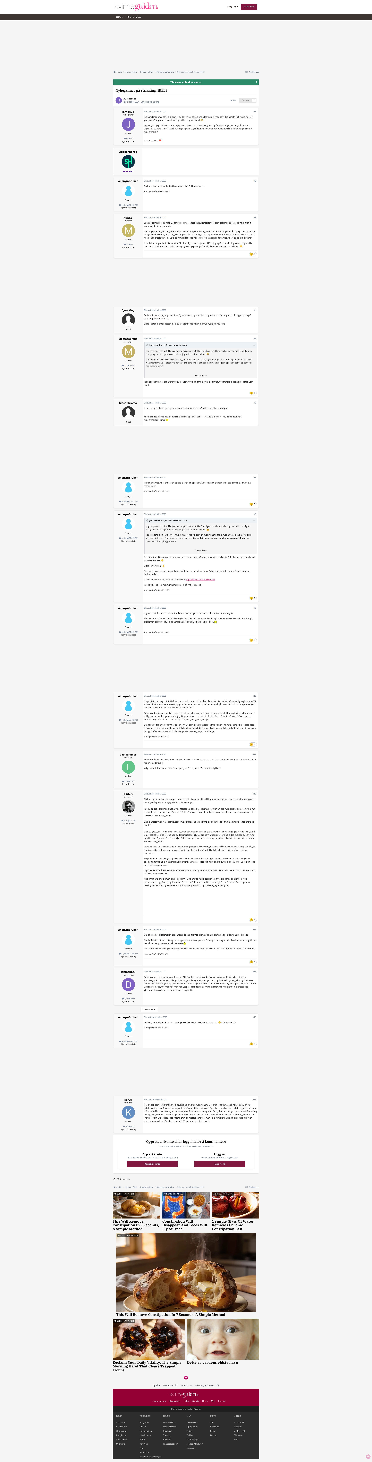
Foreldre (145, 1416)
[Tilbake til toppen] (186, 1377)
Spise (189, 1431)
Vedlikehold (121, 1439)
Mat (213, 1401)
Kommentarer (159, 1401)
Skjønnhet (215, 1426)
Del (234, 100)
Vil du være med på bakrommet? (186, 82)
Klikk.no (197, 1409)
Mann (212, 1431)
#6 (255, 402)
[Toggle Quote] (147, 345)
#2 (255, 180)
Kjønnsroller (175, 1401)
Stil (211, 1422)
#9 (255, 608)
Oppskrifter (192, 1426)
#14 (254, 971)
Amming (144, 1444)
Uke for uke (145, 1435)
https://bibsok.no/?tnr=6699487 (200, 579)
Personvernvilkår (170, 1385)
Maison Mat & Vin (195, 1444)
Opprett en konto (152, 1164)
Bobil (236, 1439)
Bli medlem (249, 7)
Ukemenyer (192, 1422)
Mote (213, 1416)
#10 (254, 696)
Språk (156, 1385)
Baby (142, 1439)
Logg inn (232, 6)
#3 (255, 217)
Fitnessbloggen (170, 1444)
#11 (254, 754)
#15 (254, 1017)
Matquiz (190, 1448)
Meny (121, 17)
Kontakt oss (186, 1385)
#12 (254, 793)
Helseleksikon (169, 1426)
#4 (255, 310)
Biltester (238, 1426)
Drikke (190, 1435)
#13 (254, 929)
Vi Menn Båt (239, 1431)
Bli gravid (144, 1422)
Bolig (119, 1416)
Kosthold (167, 1431)
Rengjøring (121, 1435)
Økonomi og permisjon (150, 1456)
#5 (255, 338)
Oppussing (121, 1431)
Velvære (167, 1439)
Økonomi (120, 1444)
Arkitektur (120, 1422)
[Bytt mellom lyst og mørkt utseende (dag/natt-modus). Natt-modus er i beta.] (218, 1385)
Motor (237, 1416)
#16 (254, 1099)
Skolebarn (144, 1452)
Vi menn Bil (239, 1422)
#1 (255, 111)
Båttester (238, 1435)
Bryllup (213, 1435)
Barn (142, 1448)
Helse (205, 1401)
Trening (166, 1435)
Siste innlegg (135, 17)
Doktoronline (169, 1422)
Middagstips (192, 1439)
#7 (255, 477)
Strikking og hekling (150, 101)
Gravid (143, 1426)
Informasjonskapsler (204, 1385)
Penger (221, 1401)
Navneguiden (146, 1431)
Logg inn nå (219, 1164)
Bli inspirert (121, 1426)
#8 (255, 514)
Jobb (186, 1401)
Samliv (195, 1401)
